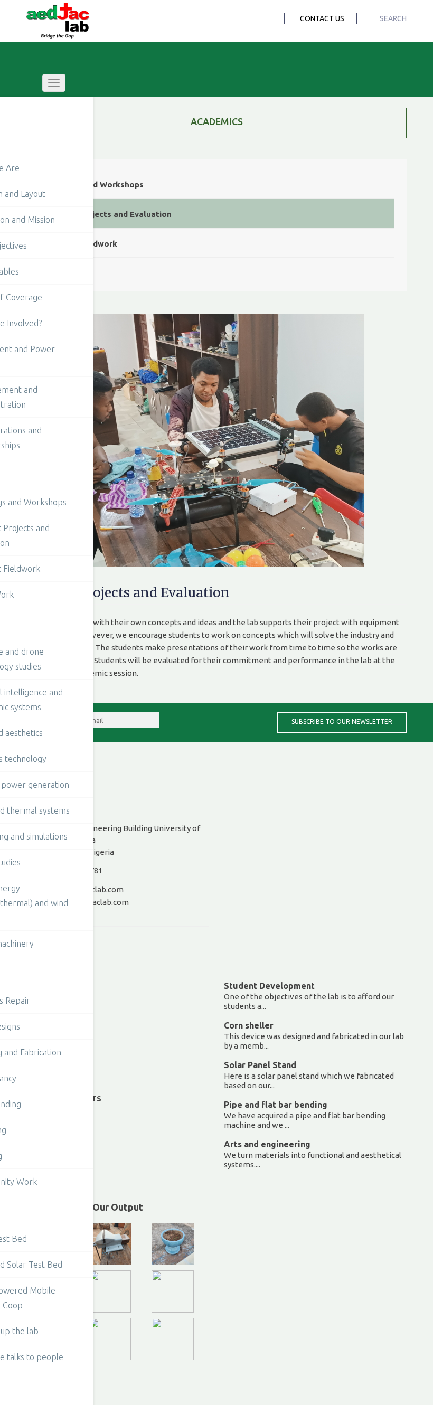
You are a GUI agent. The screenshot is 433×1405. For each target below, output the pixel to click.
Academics (217, 121)
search (392, 18)
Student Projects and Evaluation (108, 214)
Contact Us (322, 18)
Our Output (117, 1207)
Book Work (67, 273)
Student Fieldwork (81, 243)
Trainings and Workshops (94, 184)
